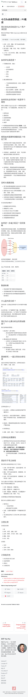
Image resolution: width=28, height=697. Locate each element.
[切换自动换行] (22, 39)
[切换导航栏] (25, 2)
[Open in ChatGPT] (2, 14)
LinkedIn (3, 663)
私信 (2, 678)
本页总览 (4, 10)
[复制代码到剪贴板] (25, 39)
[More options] (5, 14)
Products (3, 673)
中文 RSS (3, 671)
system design (9, 571)
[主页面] (2, 6)
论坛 (2, 675)
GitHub (3, 661)
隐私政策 (3, 680)
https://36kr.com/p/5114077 (11, 582)
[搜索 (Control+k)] (21, 2)
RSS (2, 668)
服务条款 (3, 683)
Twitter (3, 666)
